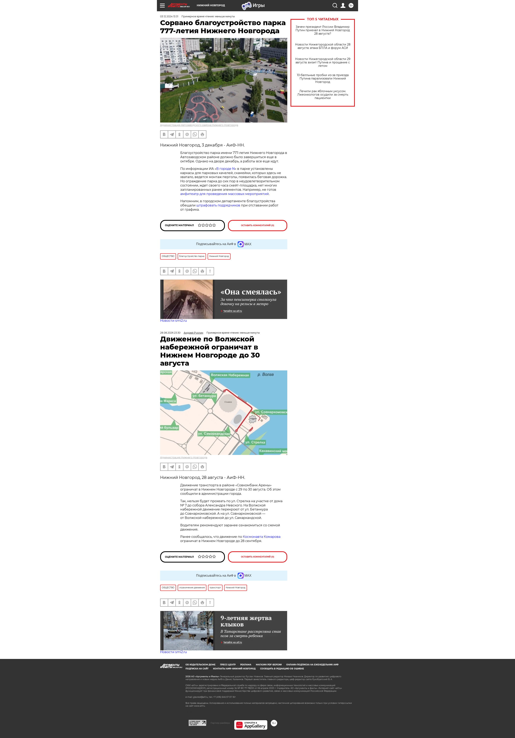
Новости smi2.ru (173, 321)
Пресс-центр (228, 664)
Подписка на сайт (196, 668)
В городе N (225, 169)
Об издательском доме (200, 664)
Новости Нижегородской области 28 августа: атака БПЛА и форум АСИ (322, 46)
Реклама (245, 664)
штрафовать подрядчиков (218, 205)
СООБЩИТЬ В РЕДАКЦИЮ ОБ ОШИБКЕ (282, 668)
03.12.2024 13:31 (169, 16)
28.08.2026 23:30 (170, 332)
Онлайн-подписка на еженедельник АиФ (312, 664)
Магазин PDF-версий (269, 664)
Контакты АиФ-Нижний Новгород (234, 668)
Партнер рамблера (220, 723)
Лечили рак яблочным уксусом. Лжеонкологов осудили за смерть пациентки (322, 95)
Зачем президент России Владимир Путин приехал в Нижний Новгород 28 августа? (323, 30)
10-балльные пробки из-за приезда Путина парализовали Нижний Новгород (323, 78)
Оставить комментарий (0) (257, 225)
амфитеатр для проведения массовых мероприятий (224, 194)
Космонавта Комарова (261, 537)
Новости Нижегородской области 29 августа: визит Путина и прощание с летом (322, 62)
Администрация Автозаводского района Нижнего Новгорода (199, 125)
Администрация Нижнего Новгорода (183, 457)
